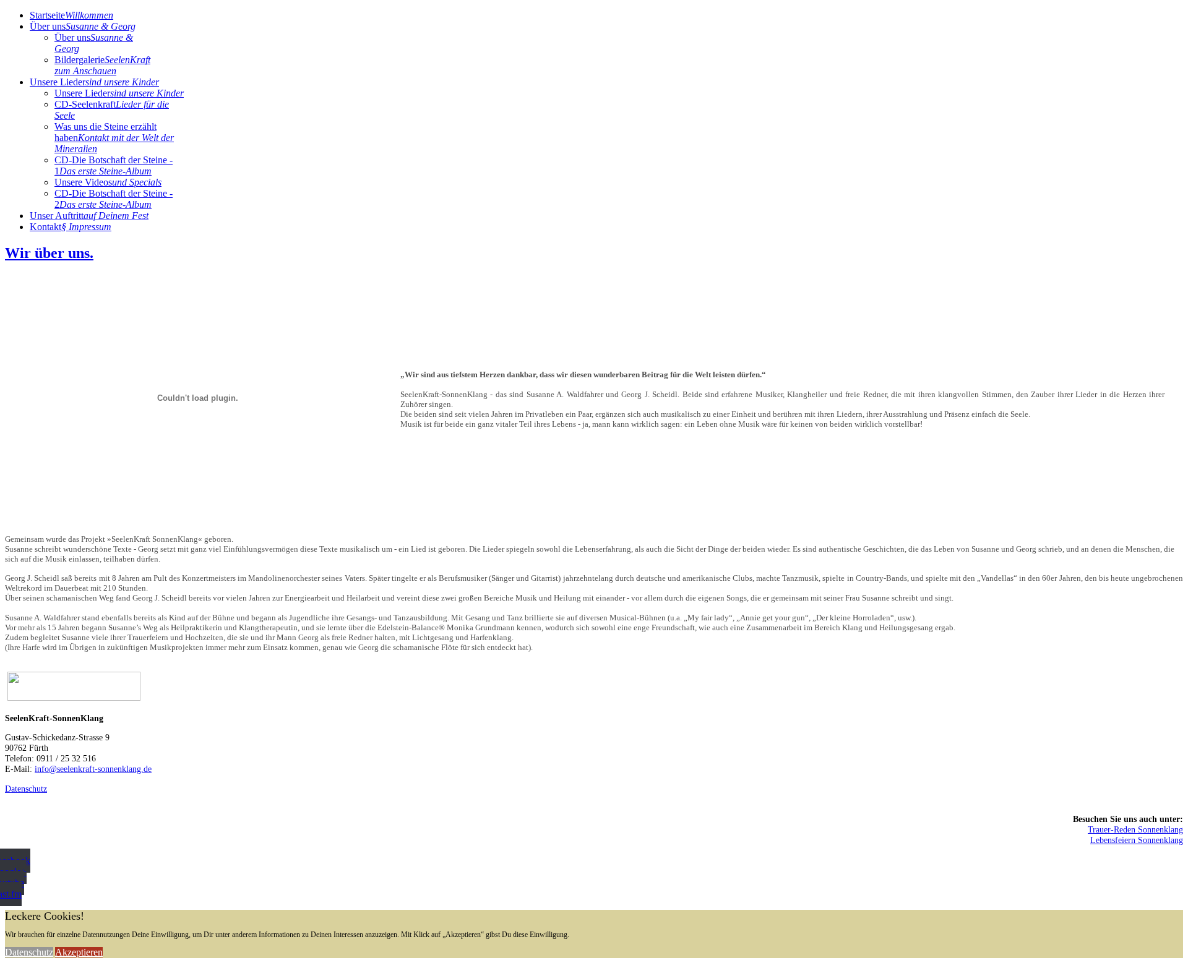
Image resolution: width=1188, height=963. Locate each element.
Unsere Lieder (94, 82)
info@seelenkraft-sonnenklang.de (93, 769)
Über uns (83, 26)
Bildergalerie (102, 65)
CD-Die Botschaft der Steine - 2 (113, 199)
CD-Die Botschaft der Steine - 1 (113, 165)
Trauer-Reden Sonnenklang (1135, 829)
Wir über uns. (49, 253)
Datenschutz (26, 789)
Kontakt (70, 226)
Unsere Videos (107, 182)
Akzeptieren (79, 952)
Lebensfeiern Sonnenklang (1136, 840)
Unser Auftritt (89, 215)
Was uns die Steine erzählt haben (114, 137)
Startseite (71, 15)
